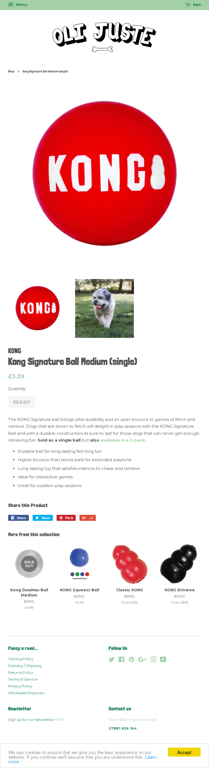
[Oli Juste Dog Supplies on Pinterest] (131, 661)
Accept (184, 752)
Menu (21, 4)
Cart (196, 4)
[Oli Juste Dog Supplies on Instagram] (153, 661)
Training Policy (20, 659)
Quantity (17, 388)
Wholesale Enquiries (26, 693)
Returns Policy (20, 673)
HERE (60, 720)
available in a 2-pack (122, 440)
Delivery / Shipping (24, 666)
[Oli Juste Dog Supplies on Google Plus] (142, 661)
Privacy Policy (20, 686)
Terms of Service (23, 679)
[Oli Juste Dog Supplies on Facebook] (121, 661)
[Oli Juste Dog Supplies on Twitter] (112, 661)
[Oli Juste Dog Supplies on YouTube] (163, 661)
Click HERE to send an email (133, 720)
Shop (11, 71)
